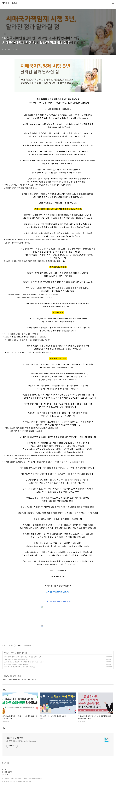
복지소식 (6, 653)
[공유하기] (9, 645)
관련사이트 (5, 763)
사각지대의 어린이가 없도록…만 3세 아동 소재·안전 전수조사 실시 (22, 657)
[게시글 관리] (12, 645)
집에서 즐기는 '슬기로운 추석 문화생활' (15, 659)
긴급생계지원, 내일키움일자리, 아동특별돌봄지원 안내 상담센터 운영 (23, 662)
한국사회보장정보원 (7, 772)
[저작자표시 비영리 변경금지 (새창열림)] (28, 645)
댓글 (3, 728)
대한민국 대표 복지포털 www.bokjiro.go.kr (21, 741)
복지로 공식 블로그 (9, 3)
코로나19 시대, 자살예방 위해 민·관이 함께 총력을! (18, 667)
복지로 (4, 769)
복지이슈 (13, 653)
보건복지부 (5, 774)
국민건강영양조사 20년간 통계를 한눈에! (15, 664)
